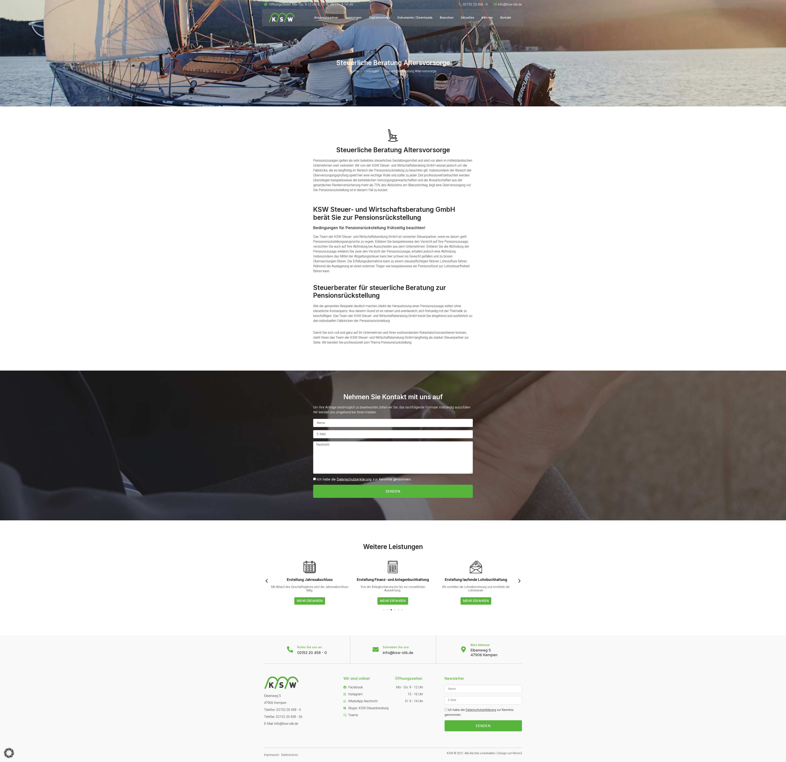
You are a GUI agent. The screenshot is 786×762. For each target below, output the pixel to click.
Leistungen (354, 17)
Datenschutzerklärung (354, 479)
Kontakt (505, 17)
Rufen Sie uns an (309, 647)
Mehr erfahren (310, 601)
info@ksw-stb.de (398, 652)
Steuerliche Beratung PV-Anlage (476, 579)
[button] (383, 609)
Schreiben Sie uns (396, 647)
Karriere (487, 17)
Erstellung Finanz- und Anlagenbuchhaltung (310, 579)
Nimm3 (517, 753)
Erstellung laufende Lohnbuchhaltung (393, 579)
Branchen (447, 17)
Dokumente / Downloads (415, 17)
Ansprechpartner (326, 17)
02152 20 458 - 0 (312, 652)
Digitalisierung (379, 17)
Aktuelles (467, 17)
